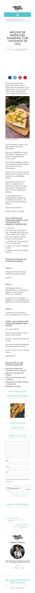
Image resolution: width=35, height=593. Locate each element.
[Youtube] (22, 567)
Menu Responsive (17, 15)
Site (7, 472)
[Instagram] (16, 567)
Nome (7, 460)
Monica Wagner (17, 8)
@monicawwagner (17, 588)
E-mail (8, 466)
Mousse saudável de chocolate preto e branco (15, 369)
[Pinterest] (19, 567)
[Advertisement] (17, 64)
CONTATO (18, 565)
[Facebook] (12, 567)
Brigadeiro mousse (13, 386)
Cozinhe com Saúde (22, 49)
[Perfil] (17, 551)
